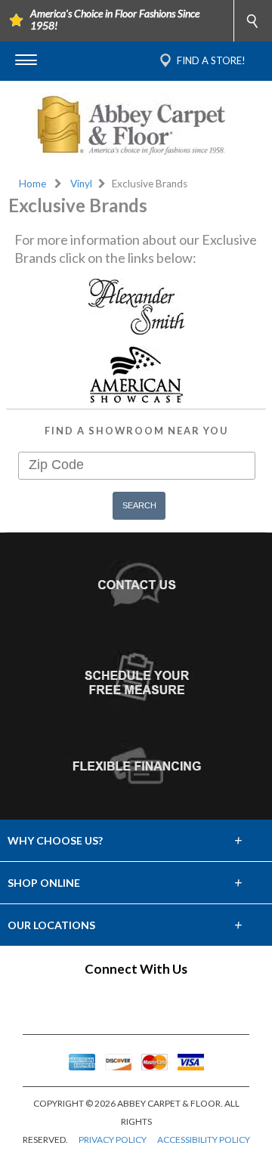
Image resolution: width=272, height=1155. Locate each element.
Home (32, 184)
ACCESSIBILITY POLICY (203, 1139)
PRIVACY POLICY (113, 1139)
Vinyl (81, 184)
